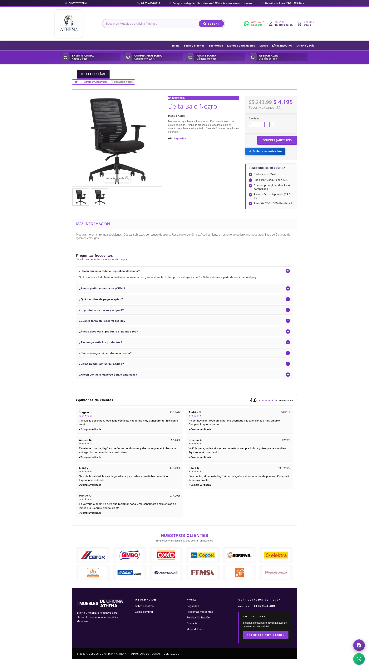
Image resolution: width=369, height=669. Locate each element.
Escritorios (216, 45)
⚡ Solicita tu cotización (265, 151)
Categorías (93, 74)
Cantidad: (254, 118)
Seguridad (193, 606)
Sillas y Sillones (194, 45)
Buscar (214, 24)
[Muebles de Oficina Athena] (69, 23)
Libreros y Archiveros (241, 45)
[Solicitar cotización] (359, 645)
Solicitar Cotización (198, 617)
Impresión (180, 138)
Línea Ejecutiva (282, 45)
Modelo (172, 115)
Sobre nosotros (144, 606)
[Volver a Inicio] (76, 82)
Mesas (263, 45)
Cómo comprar (144, 611)
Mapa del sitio (195, 629)
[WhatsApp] (359, 659)
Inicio (176, 45)
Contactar (193, 623)
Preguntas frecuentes (200, 611)
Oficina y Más (305, 45)
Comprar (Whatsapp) (277, 140)
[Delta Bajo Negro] (80, 197)
